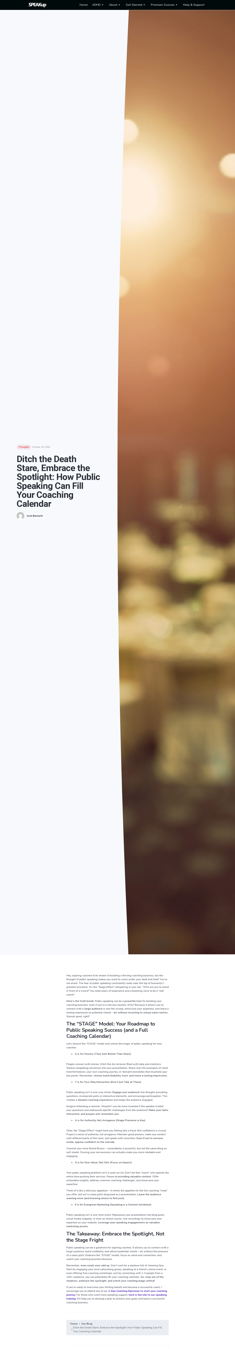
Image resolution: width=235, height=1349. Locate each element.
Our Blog (86, 1324)
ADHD (96, 5)
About (113, 5)
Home (84, 5)
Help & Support (193, 5)
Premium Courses (163, 5)
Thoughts (24, 446)
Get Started (134, 5)
